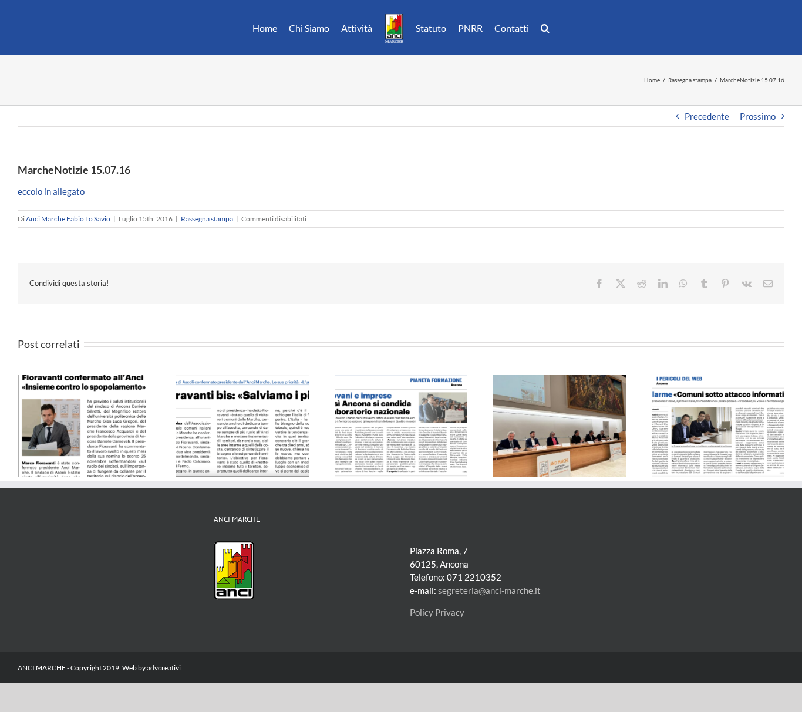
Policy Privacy (437, 612)
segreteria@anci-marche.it (489, 590)
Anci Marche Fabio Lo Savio (68, 218)
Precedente (707, 116)
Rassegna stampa (207, 218)
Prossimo (758, 116)
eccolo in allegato (51, 191)
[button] (539, 27)
